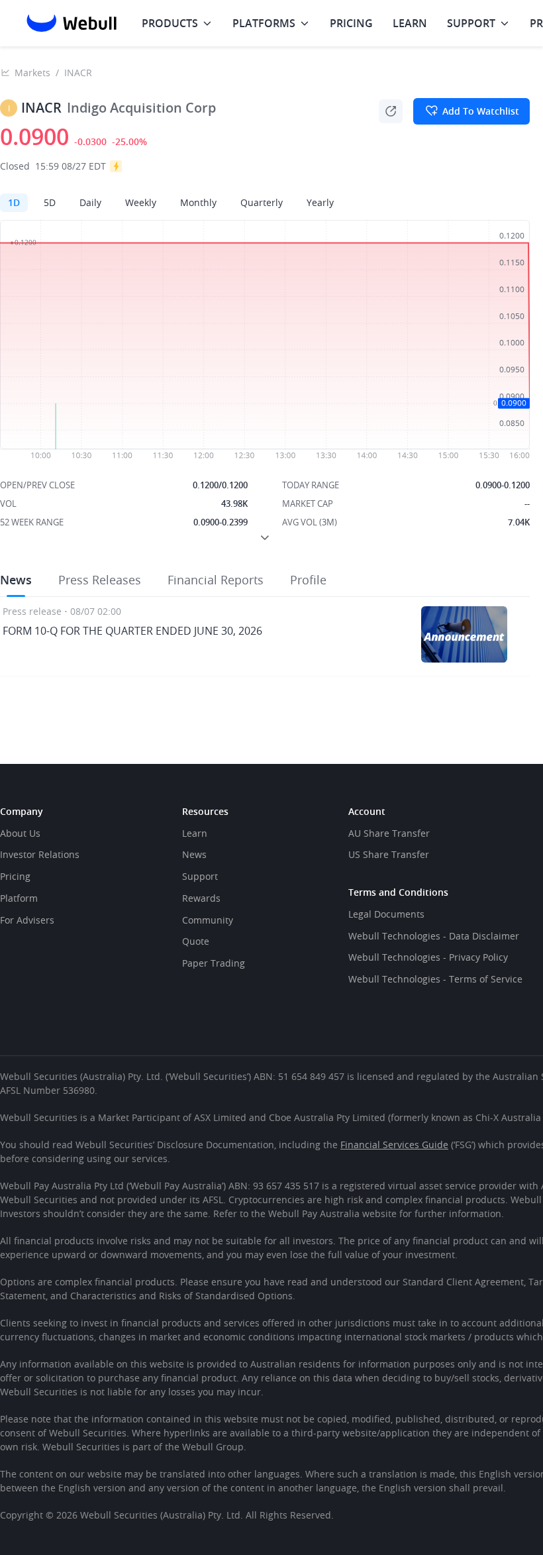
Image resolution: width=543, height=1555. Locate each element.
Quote (195, 941)
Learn (194, 833)
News (194, 854)
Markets (32, 72)
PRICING (351, 23)
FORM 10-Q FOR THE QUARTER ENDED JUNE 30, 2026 (132, 630)
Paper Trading (213, 963)
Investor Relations (39, 854)
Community (207, 920)
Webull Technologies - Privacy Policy (428, 957)
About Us (20, 833)
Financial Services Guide (394, 1144)
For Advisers (27, 920)
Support (200, 876)
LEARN (410, 23)
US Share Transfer (388, 854)
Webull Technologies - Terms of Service (435, 979)
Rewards (201, 898)
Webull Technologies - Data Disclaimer (433, 936)
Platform (19, 898)
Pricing (15, 876)
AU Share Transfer (389, 833)
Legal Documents (386, 914)
